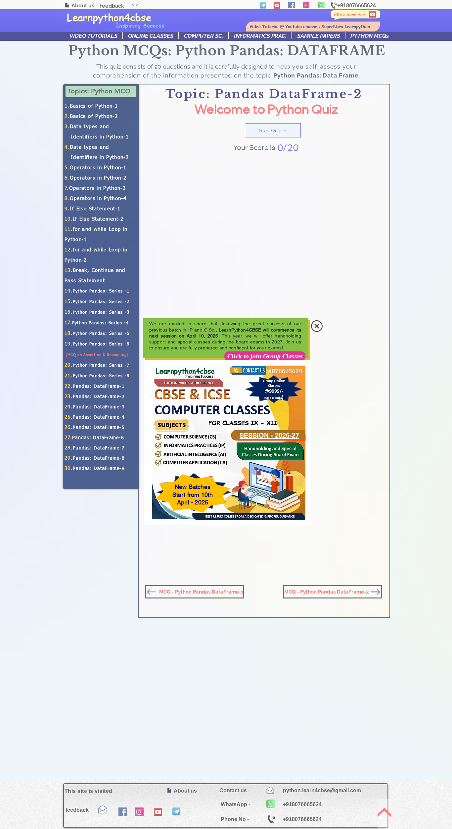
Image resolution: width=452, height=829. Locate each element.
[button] (317, 326)
